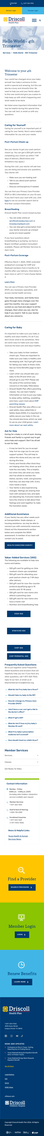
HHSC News (9, 1087)
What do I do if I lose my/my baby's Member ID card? (22, 725)
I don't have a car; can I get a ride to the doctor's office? (23, 711)
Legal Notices (9, 1074)
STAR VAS (18, 614)
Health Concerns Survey (20, 545)
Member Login (11, 10)
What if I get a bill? (15, 718)
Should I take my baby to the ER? (21, 695)
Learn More (10, 282)
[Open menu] (34, 20)
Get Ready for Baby (13, 769)
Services (7, 53)
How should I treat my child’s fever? (23, 740)
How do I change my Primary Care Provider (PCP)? (22, 702)
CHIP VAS (19, 648)
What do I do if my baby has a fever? (23, 690)
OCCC (7, 1083)
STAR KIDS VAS (19, 631)
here (7, 201)
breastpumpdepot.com (19, 224)
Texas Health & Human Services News (18, 837)
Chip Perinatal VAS (18, 656)
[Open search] (40, 20)
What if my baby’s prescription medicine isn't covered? (21, 733)
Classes (8, 762)
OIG (6, 1079)
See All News (9, 1066)
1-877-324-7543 (28, 3)
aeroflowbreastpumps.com (21, 221)
